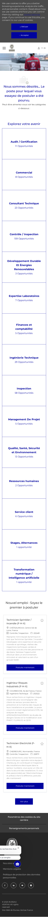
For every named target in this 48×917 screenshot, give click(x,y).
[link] (39, 48)
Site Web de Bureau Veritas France (17, 910)
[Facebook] (5, 885)
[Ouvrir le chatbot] (17, 864)
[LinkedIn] (13, 885)
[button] (24, 801)
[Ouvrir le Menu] (4, 48)
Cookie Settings (32, 14)
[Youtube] (22, 885)
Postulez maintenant (30, 667)
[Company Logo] (15, 48)
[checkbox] (42, 620)
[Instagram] (31, 885)
